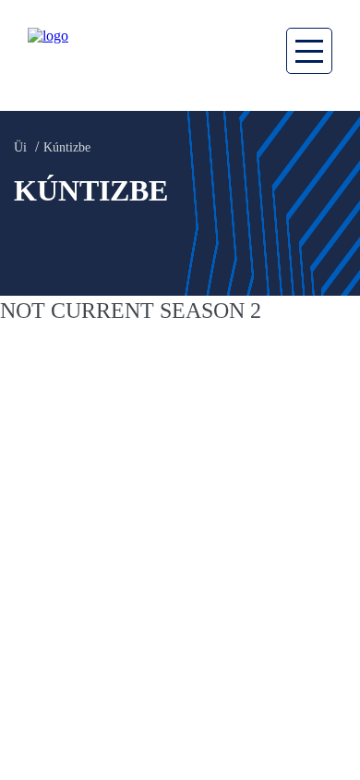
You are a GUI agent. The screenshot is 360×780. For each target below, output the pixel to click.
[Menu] (309, 51)
